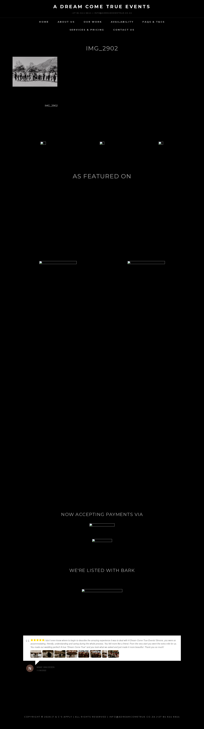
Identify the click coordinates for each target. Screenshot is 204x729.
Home (44, 21)
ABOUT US (66, 21)
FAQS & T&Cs (153, 21)
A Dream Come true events (102, 6)
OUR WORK (93, 21)
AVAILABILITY (122, 21)
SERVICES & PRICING (87, 29)
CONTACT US (124, 29)
